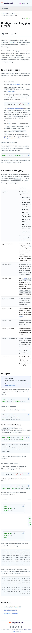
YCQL (15, 34)
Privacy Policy (27, 629)
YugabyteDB (4, 13)
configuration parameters (15, 108)
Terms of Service (16, 631)
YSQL (6, 34)
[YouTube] (21, 627)
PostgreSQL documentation (12, 138)
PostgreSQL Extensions (11, 613)
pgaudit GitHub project (10, 610)
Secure (9, 13)
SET (10, 123)
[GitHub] (13, 627)
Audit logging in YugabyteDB (12, 607)
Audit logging (15, 13)
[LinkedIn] (18, 627)
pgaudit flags (11, 91)
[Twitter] (16, 627)
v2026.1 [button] (24, 18)
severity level (27, 278)
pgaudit (12, 42)
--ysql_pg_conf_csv (14, 84)
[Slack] (10, 627)
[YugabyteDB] (7, 3)
